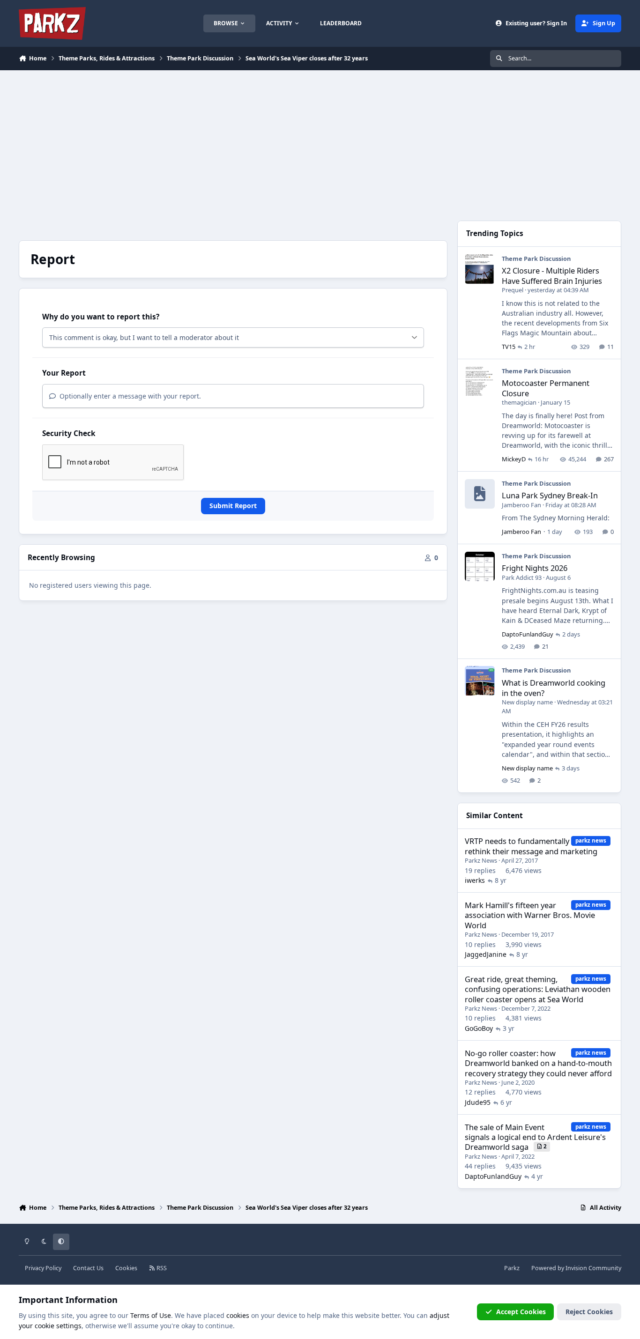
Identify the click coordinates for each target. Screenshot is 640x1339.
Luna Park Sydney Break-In (550, 495)
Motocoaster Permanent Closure (545, 387)
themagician (519, 402)
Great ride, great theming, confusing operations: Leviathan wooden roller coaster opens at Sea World (537, 989)
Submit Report (233, 505)
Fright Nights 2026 (534, 567)
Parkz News (481, 860)
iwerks (475, 880)
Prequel (512, 290)
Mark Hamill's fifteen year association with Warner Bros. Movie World (530, 915)
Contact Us (88, 1268)
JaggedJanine (485, 954)
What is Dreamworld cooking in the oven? (553, 687)
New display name (527, 702)
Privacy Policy (43, 1268)
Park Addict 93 (522, 577)
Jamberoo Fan (521, 505)
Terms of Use (150, 1315)
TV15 (508, 346)
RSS (161, 1268)
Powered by (576, 1268)
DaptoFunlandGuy (527, 634)
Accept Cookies (521, 1311)
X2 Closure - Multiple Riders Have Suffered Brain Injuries (552, 275)
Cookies (126, 1268)
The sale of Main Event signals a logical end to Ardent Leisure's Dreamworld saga (535, 1137)
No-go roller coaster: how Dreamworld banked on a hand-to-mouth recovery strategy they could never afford (538, 1063)
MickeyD (514, 459)
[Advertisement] (320, 140)
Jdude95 (478, 1102)
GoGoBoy (479, 1028)
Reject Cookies (589, 1311)
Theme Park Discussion (536, 258)
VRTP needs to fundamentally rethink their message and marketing (531, 846)
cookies (237, 1315)
